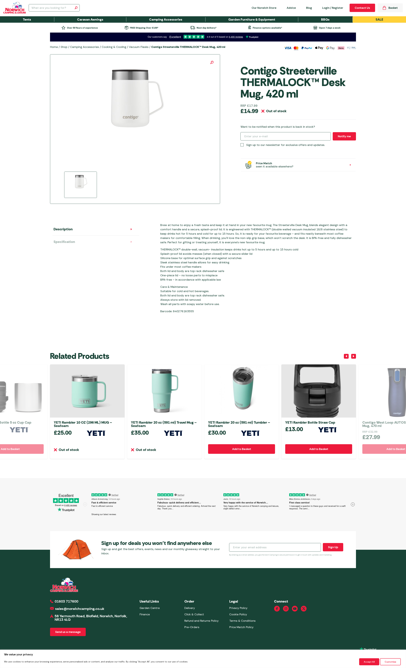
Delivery (189, 608)
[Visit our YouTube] (295, 608)
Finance (145, 614)
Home (54, 47)
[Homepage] (14, 8)
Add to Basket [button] (241, 449)
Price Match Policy (241, 627)
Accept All (369, 661)
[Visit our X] (304, 608)
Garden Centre (150, 608)
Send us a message (68, 632)
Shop (64, 47)
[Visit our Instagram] (286, 608)
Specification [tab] (64, 241)
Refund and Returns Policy (201, 621)
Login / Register (332, 8)
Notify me (344, 136)
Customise (390, 661)
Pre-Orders (191, 627)
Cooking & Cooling (114, 47)
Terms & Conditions (242, 621)
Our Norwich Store (264, 8)
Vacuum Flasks (139, 47)
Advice (291, 8)
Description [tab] (63, 229)
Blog (309, 8)
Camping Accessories (84, 47)
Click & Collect (194, 614)
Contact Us (362, 8)
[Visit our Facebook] (277, 608)
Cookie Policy (238, 614)
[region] (203, 659)
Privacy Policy (238, 608)
